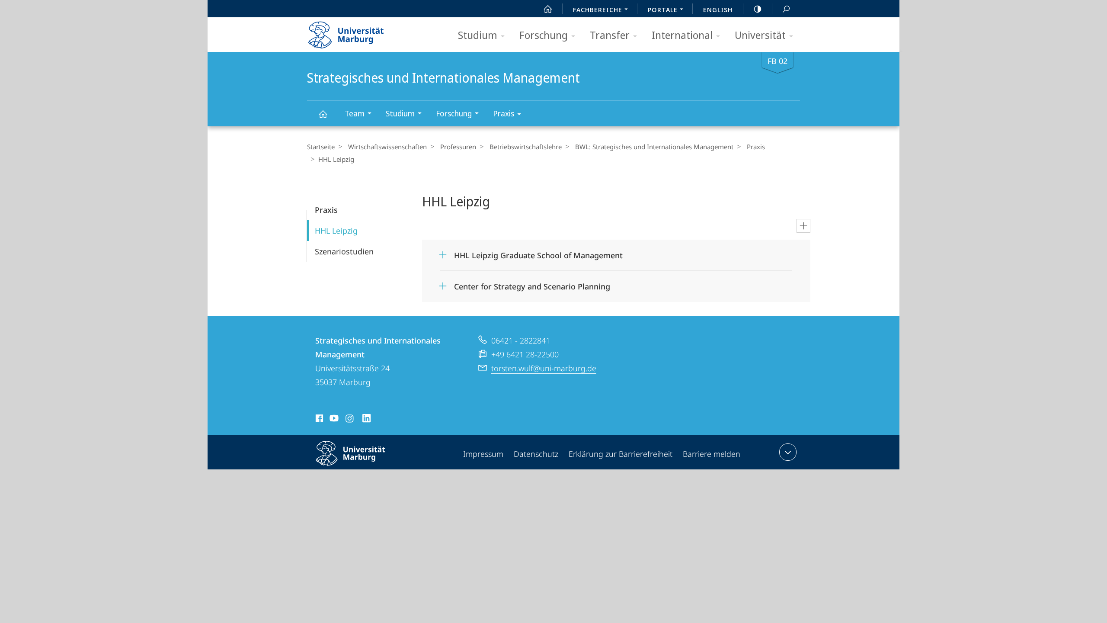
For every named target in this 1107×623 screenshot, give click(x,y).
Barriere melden (711, 454)
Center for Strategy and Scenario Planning (532, 284)
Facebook (318, 420)
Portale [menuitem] (663, 9)
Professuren (458, 146)
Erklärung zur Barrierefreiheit (620, 454)
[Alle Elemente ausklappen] (803, 226)
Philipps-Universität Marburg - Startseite (361, 32)
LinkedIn (367, 420)
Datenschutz (536, 454)
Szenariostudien (344, 251)
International (682, 35)
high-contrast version (757, 8)
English (718, 9)
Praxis (503, 113)
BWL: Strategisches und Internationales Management (654, 146)
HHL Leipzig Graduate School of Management (538, 252)
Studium (477, 35)
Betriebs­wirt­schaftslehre (526, 146)
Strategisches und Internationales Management (322, 113)
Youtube (333, 420)
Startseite (321, 146)
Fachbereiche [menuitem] (597, 9)
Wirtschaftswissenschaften (387, 146)
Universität (760, 35)
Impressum (483, 454)
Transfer (610, 35)
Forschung (543, 35)
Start (548, 8)
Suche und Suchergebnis (786, 8)
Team (355, 113)
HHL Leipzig (336, 230)
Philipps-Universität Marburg (366, 467)
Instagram (350, 420)
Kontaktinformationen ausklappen (788, 452)
